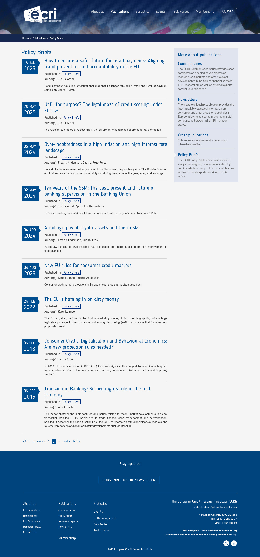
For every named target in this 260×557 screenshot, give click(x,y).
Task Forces (180, 12)
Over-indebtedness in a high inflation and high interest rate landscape (105, 147)
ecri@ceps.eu (229, 522)
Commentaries (66, 510)
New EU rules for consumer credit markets (88, 265)
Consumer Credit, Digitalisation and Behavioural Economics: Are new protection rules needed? (105, 344)
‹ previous (39, 441)
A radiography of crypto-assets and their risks (91, 228)
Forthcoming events (105, 518)
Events (161, 12)
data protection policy (223, 534)
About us (97, 12)
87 (235, 518)
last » (76, 441)
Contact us (29, 532)
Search (230, 11)
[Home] (42, 11)
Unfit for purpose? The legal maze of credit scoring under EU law (103, 108)
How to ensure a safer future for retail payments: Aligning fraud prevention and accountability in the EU (104, 64)
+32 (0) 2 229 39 (224, 518)
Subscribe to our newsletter (129, 480)
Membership (205, 12)
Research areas (32, 526)
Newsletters (65, 526)
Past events (100, 523)
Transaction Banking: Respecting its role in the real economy (97, 392)
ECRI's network (31, 521)
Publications (120, 12)
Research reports (68, 521)
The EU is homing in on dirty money (81, 299)
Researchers (30, 516)
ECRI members (31, 510)
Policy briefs (65, 516)
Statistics (142, 12)
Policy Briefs (71, 74)
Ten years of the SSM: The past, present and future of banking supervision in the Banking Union (99, 191)
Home (25, 38)
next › (66, 441)
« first (26, 441)
